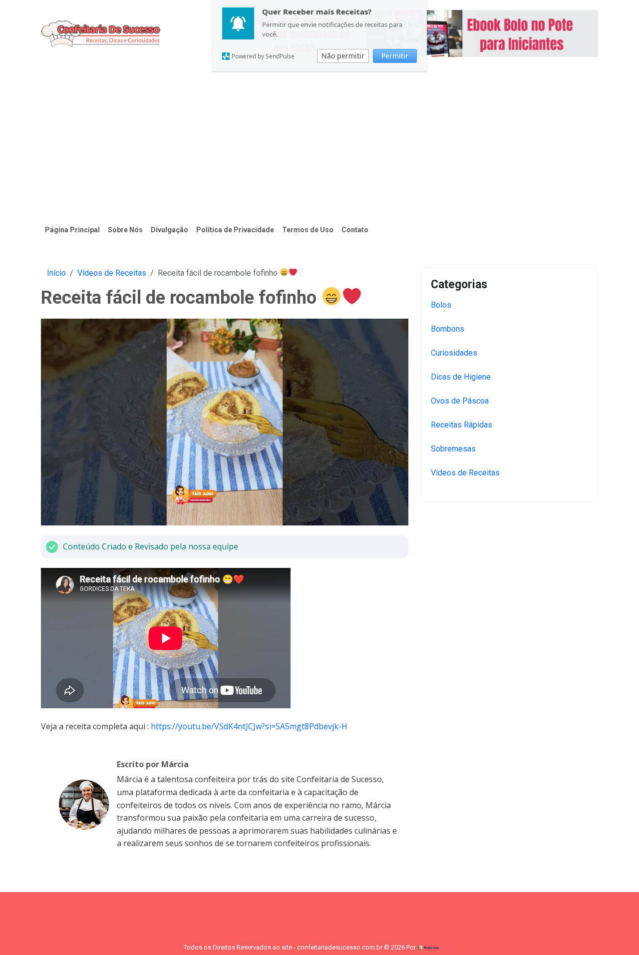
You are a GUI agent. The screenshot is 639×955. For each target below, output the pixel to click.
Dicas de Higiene (461, 377)
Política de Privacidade (235, 230)
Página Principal (72, 230)
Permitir (394, 55)
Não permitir (342, 55)
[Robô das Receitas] (436, 947)
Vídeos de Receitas (111, 273)
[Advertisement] (319, 142)
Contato (354, 230)
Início (56, 273)
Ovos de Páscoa (460, 401)
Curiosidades (454, 353)
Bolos (441, 305)
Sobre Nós (125, 230)
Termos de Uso (307, 230)
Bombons (447, 329)
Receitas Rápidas (461, 425)
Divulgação (169, 230)
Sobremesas (453, 449)
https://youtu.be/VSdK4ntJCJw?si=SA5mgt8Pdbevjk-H (249, 726)
